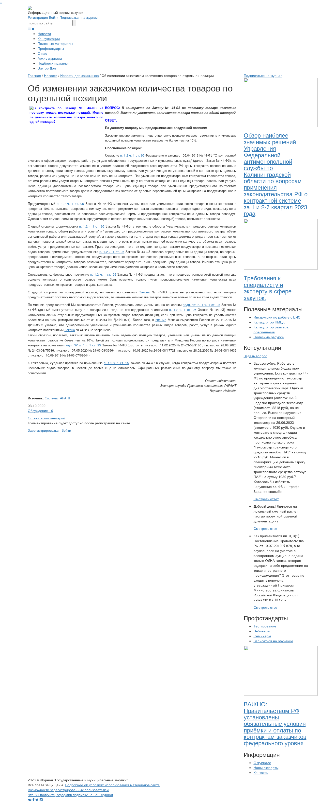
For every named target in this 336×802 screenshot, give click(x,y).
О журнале (262, 762)
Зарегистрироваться (44, 430)
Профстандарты (51, 48)
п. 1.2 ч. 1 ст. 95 (132, 155)
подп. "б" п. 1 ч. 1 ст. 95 (201, 304)
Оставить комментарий (46, 417)
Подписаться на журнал (79, 17)
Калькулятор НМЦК (269, 322)
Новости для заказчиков (79, 75)
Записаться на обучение (273, 640)
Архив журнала (50, 58)
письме (160, 319)
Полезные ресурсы (269, 336)
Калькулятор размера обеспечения (271, 329)
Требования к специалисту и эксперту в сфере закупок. (267, 287)
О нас (42, 53)
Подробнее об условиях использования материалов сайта (112, 784)
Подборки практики (53, 63)
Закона (144, 292)
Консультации (49, 38)
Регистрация (38, 17)
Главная (34, 75)
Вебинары (262, 630)
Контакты (261, 772)
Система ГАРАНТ (58, 398)
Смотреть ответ (266, 498)
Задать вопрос (255, 355)
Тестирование (265, 626)
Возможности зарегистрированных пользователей (68, 789)
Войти (54, 17)
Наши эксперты (266, 767)
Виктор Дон (47, 68)
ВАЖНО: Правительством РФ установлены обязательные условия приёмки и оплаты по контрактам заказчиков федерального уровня (275, 723)
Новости (44, 33)
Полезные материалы (55, 43)
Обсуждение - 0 (40, 410)
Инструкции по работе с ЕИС (277, 317)
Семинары (262, 635)
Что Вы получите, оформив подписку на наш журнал (70, 794)
